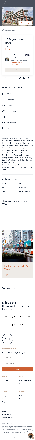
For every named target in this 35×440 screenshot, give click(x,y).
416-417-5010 (15, 65)
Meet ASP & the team (25, 381)
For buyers (22, 396)
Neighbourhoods (6, 399)
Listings (4, 396)
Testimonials (22, 384)
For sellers (22, 399)
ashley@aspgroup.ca (16, 62)
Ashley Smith (14, 58)
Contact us (5, 411)
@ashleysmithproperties (14, 306)
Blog (3, 402)
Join (17, 369)
